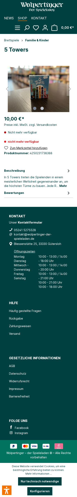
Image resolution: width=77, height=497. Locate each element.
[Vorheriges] (7, 89)
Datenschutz (17, 373)
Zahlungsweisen (20, 326)
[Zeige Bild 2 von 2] (42, 108)
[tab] (37, 178)
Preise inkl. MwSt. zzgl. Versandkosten (30, 124)
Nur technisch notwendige (40, 481)
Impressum (16, 388)
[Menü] (19, 25)
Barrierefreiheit (19, 396)
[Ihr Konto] (46, 25)
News (9, 18)
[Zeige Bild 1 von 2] (34, 108)
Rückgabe (16, 318)
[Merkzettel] (37, 25)
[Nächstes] (70, 89)
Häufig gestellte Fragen (25, 311)
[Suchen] (28, 25)
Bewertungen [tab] (14, 193)
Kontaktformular (30, 222)
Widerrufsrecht (19, 381)
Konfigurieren (40, 491)
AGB (12, 366)
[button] (6, 490)
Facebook (21, 428)
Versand (14, 333)
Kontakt (39, 18)
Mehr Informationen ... (38, 473)
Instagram (20, 433)
